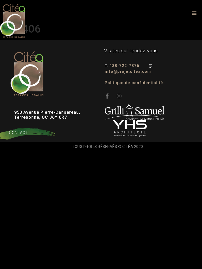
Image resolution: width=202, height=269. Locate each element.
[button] (194, 13)
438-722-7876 (125, 65)
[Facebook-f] (107, 96)
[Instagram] (119, 96)
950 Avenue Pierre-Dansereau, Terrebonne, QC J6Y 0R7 (47, 115)
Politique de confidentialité (134, 82)
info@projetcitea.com (128, 71)
